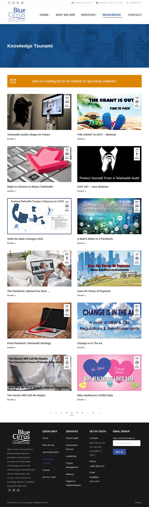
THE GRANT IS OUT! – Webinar (96, 134)
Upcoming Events (50, 452)
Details (10, 139)
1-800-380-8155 (96, 466)
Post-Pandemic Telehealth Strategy (29, 343)
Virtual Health (72, 438)
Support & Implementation (73, 483)
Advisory (70, 474)
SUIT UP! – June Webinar (93, 186)
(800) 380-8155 (136, 2)
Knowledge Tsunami (47, 461)
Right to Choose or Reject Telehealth (30, 186)
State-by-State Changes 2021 (25, 238)
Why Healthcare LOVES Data (95, 395)
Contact (46, 470)
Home (45, 438)
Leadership (71, 456)
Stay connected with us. (124, 438)
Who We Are (48, 445)
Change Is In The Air (89, 343)
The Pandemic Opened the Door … (28, 291)
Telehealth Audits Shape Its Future (28, 134)
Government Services (72, 447)
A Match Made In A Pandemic (95, 238)
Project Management (72, 465)
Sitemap (138, 502)
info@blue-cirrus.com (84, 2)
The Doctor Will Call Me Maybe (26, 395)
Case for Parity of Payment (94, 291)
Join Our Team (49, 477)
